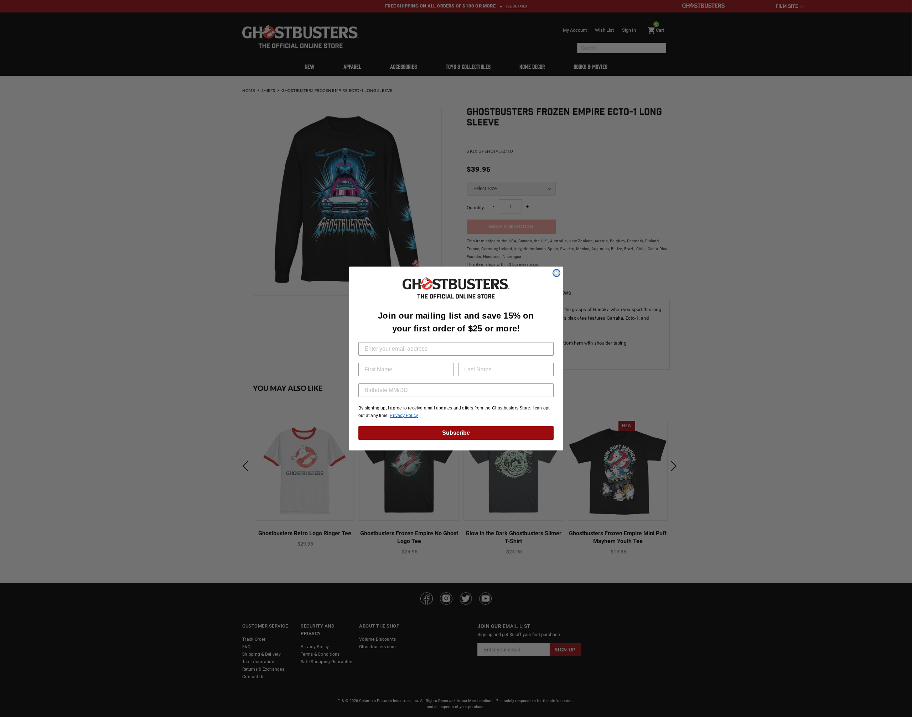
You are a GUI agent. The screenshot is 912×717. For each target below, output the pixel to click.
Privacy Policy (404, 415)
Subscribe (456, 433)
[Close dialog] (556, 273)
